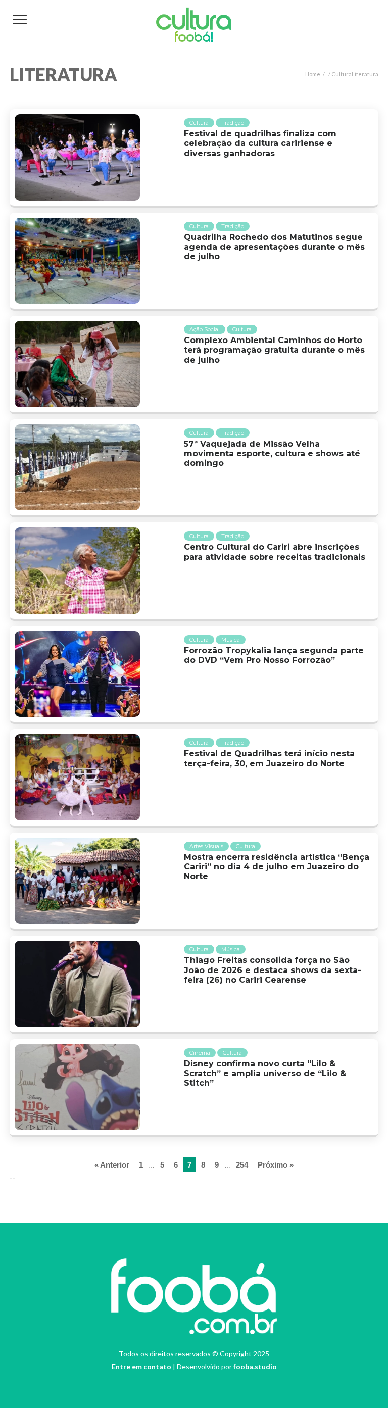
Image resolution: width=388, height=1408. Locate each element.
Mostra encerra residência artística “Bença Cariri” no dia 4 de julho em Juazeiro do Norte (276, 866)
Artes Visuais (206, 846)
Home (312, 74)
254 (242, 1164)
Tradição (232, 122)
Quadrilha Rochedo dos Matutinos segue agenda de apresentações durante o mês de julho (274, 246)
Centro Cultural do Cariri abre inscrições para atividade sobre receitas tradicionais (274, 551)
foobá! (194, 38)
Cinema (199, 1052)
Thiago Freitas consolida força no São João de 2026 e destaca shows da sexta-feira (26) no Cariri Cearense (272, 969)
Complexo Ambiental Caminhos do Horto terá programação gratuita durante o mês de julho (274, 349)
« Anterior (111, 1164)
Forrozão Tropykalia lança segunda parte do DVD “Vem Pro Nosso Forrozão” (274, 655)
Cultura (194, 22)
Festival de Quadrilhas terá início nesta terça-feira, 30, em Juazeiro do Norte (269, 758)
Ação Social (204, 329)
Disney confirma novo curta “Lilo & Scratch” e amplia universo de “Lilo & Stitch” (265, 1073)
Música (230, 639)
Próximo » (276, 1164)
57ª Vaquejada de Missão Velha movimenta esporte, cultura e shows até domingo (272, 453)
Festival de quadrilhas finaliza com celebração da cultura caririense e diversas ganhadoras (260, 143)
